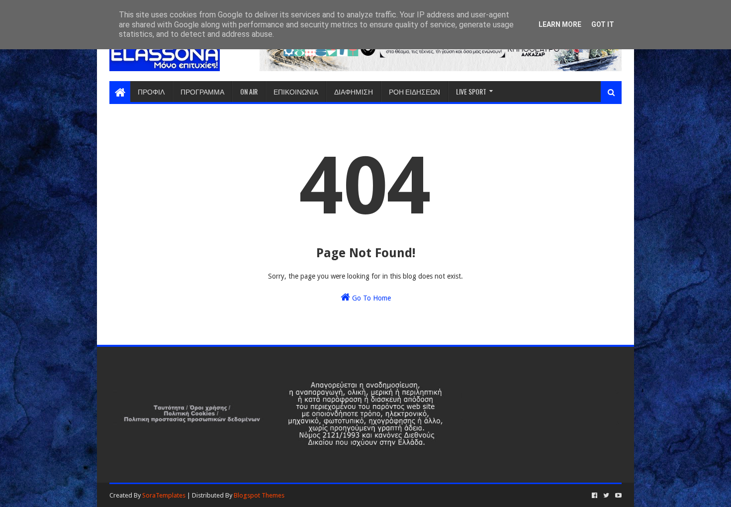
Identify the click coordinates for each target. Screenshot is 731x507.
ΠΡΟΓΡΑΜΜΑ (202, 91)
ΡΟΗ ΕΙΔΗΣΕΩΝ (414, 91)
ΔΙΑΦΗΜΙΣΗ (353, 91)
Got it (602, 24)
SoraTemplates (163, 495)
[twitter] (606, 495)
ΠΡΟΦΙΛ (151, 91)
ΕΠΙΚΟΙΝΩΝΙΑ (296, 91)
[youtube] (617, 495)
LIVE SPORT (471, 91)
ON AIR (249, 91)
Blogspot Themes (259, 495)
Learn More (560, 24)
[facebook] (594, 495)
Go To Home (370, 298)
